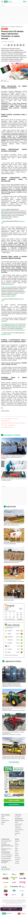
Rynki (16, 842)
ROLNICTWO (15, 418)
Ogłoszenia (17, 863)
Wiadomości (12, 26)
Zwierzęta (17, 853)
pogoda (10, 605)
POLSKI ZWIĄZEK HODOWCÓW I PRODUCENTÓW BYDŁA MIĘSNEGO (13, 422)
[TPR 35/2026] (14, 782)
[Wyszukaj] (26, 1)
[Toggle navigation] (2, 1)
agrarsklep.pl (17, 833)
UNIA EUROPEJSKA (11, 425)
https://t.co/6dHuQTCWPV (19, 330)
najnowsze (11, 506)
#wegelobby (14, 294)
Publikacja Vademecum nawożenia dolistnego (5, 852)
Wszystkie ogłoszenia (14, 762)
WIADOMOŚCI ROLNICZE (5, 420)
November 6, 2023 (5, 334)
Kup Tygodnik (4, 842)
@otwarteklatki (8, 287)
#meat (13, 324)
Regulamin (3, 822)
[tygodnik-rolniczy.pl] (8, 1)
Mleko (16, 852)
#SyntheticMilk (19, 324)
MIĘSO (2, 418)
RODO (2, 824)
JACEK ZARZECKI (4, 425)
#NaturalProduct (14, 325)
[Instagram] (4, 869)
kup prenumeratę (14, 804)
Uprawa (16, 848)
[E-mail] (17, 45)
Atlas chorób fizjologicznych (6, 854)
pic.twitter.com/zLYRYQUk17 (8, 296)
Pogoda (16, 822)
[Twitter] (12, 45)
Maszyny (16, 850)
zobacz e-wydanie (14, 800)
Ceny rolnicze (17, 857)
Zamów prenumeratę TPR (6, 841)
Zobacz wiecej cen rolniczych (11, 655)
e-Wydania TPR (18, 827)
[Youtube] (7, 869)
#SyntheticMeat (5, 324)
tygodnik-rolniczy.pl (5, 26)
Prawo (16, 846)
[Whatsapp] (20, 45)
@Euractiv (9, 330)
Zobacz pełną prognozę (10, 619)
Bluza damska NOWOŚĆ (5, 858)
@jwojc (3, 209)
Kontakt (2, 816)
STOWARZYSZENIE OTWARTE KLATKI (7, 427)
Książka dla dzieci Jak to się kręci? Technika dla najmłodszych (6, 861)
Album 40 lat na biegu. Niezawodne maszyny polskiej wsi (7, 846)
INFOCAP (16, 855)
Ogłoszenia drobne (18, 824)
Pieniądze (17, 844)
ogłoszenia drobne (13, 661)
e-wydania (17, 861)
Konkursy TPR (17, 826)
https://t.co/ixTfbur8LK (6, 218)
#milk (2, 325)
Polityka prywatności (5, 820)
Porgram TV (17, 831)
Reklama (3, 818)
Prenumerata (17, 859)
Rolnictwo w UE (19, 26)
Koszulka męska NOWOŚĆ (6, 856)
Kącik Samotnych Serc (19, 829)
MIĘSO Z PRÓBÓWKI (8, 418)
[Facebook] (9, 45)
